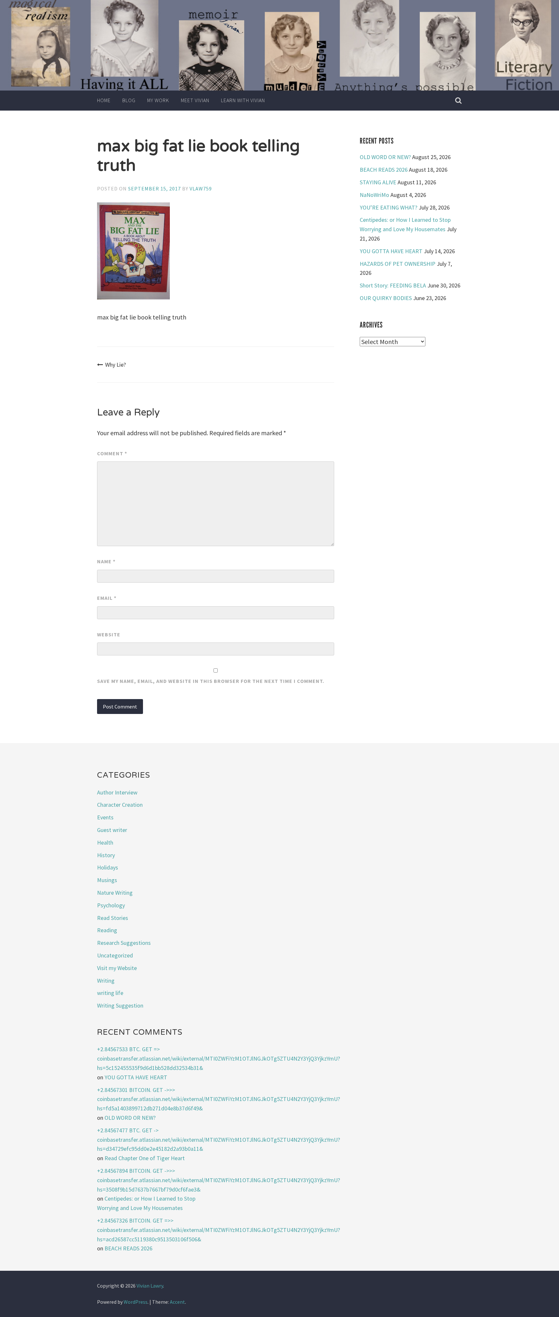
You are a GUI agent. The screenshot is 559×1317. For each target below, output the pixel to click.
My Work (158, 100)
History (106, 855)
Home (104, 100)
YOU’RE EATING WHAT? (388, 207)
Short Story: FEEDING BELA (393, 285)
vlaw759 (201, 188)
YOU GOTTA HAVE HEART (391, 251)
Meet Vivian (195, 100)
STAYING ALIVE (378, 182)
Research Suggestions (124, 942)
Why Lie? (115, 364)
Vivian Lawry (150, 1285)
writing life (110, 993)
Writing (106, 980)
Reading (107, 930)
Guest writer (112, 830)
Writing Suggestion (120, 1005)
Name (106, 561)
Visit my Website (117, 968)
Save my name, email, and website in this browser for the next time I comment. (210, 681)
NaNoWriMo (374, 195)
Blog (129, 100)
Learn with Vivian (243, 100)
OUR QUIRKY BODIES (386, 298)
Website (108, 634)
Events (105, 817)
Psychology (111, 905)
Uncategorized (115, 955)
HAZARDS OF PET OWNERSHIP (397, 263)
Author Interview (117, 792)
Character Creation (120, 804)
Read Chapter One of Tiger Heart (144, 1158)
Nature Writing (115, 892)
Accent (177, 1302)
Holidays (107, 867)
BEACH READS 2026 (384, 169)
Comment (112, 453)
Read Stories (112, 918)
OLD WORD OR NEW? (385, 157)
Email (106, 598)
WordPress (136, 1302)
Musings (107, 880)
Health (105, 842)
